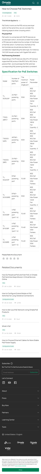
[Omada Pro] (33, 443)
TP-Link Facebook (15, 382)
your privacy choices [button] (20, 466)
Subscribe (34, 372)
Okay (20, 470)
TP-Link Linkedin (3, 382)
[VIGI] (7, 449)
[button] (33, 3)
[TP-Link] (7, 443)
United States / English (13, 434)
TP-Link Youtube (9, 382)
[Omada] (20, 443)
